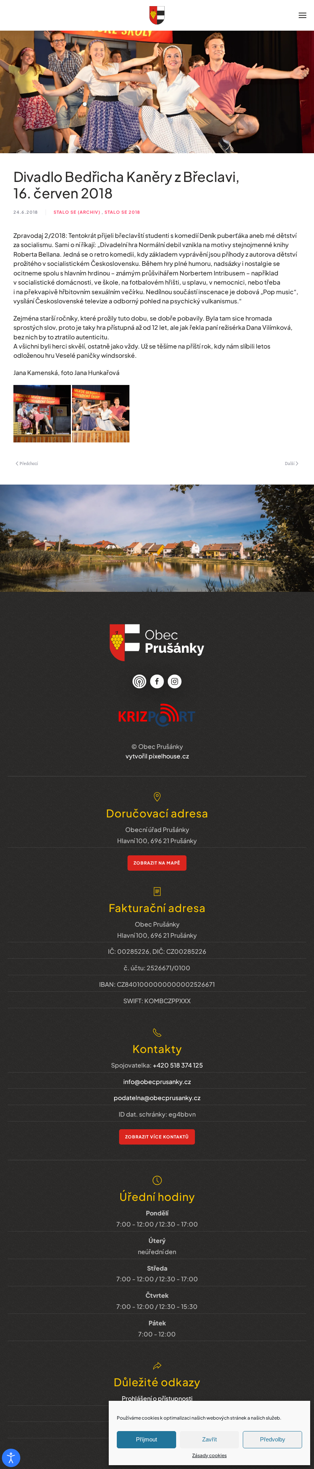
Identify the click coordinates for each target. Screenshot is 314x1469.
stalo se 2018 (122, 212)
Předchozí (29, 463)
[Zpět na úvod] (157, 15)
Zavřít (209, 1439)
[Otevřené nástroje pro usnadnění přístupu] (11, 1458)
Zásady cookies (209, 1455)
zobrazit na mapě (157, 862)
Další (289, 463)
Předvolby (272, 1439)
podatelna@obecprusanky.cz (157, 1098)
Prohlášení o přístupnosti (157, 1398)
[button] (302, 15)
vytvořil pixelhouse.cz (157, 756)
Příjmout (146, 1439)
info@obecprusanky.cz (157, 1082)
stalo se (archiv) (77, 212)
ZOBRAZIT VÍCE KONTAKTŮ (157, 1136)
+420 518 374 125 (178, 1065)
